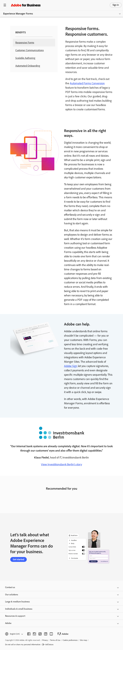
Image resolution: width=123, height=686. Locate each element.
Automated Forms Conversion (87, 83)
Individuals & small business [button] (18, 609)
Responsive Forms (24, 42)
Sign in (116, 5)
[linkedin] (45, 634)
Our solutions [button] (11, 594)
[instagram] (34, 634)
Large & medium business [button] (17, 601)
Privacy (45, 640)
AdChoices (49, 644)
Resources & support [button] (15, 616)
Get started (18, 559)
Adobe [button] (8, 623)
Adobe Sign (70, 366)
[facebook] (28, 634)
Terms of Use (55, 640)
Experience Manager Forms (18, 13)
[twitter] (40, 634)
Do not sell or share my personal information (22, 644)
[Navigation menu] (5, 5)
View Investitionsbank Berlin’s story (61, 464)
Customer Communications (29, 50)
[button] (13, 634)
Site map (83, 640)
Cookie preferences (70, 640)
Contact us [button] (10, 587)
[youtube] (51, 634)
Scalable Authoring (25, 57)
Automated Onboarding (27, 65)
